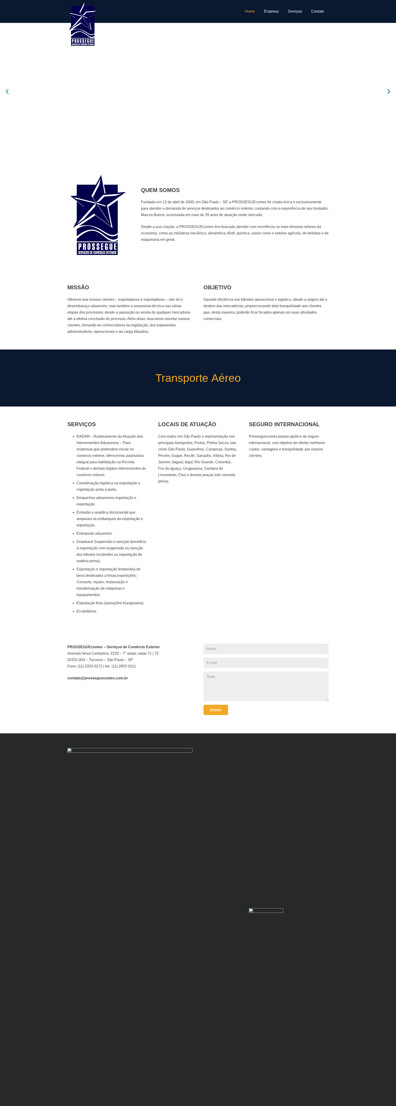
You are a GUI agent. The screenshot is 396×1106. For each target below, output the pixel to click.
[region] (198, 91)
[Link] (83, 23)
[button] (7, 91)
